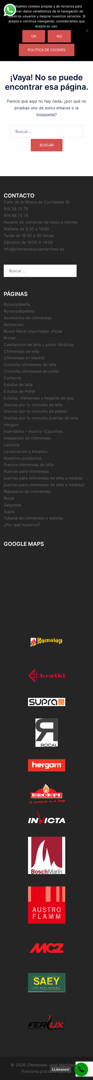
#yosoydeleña (17, 304)
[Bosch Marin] (46, 855)
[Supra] (46, 702)
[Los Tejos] (46, 982)
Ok (33, 36)
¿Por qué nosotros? (22, 524)
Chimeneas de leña (21, 351)
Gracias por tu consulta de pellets (35, 411)
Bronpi (10, 337)
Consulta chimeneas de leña (30, 364)
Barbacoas (14, 324)
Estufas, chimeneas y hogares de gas (38, 398)
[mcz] (46, 948)
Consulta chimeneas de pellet (31, 371)
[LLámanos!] (81, 1069)
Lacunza (11, 444)
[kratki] (46, 675)
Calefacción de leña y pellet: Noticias (39, 344)
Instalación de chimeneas (27, 438)
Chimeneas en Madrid (24, 357)
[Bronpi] (46, 793)
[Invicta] (46, 817)
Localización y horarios (25, 451)
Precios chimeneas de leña (29, 464)
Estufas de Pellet (19, 391)
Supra (9, 511)
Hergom (11, 424)
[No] (86, 30)
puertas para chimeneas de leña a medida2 (44, 484)
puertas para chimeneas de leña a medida (43, 478)
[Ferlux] (46, 1023)
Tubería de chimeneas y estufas (33, 518)
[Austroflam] (46, 905)
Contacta (12, 377)
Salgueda (12, 504)
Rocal (9, 498)
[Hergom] (46, 765)
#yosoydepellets (19, 311)
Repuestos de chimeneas (27, 491)
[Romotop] (46, 642)
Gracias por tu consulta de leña (33, 404)
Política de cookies (46, 50)
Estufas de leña (18, 384)
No (59, 36)
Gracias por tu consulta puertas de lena (41, 417)
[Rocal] (46, 733)
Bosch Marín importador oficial (33, 331)
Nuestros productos (22, 458)
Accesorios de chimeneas (28, 317)
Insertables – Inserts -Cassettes (33, 431)
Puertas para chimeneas (26, 471)
